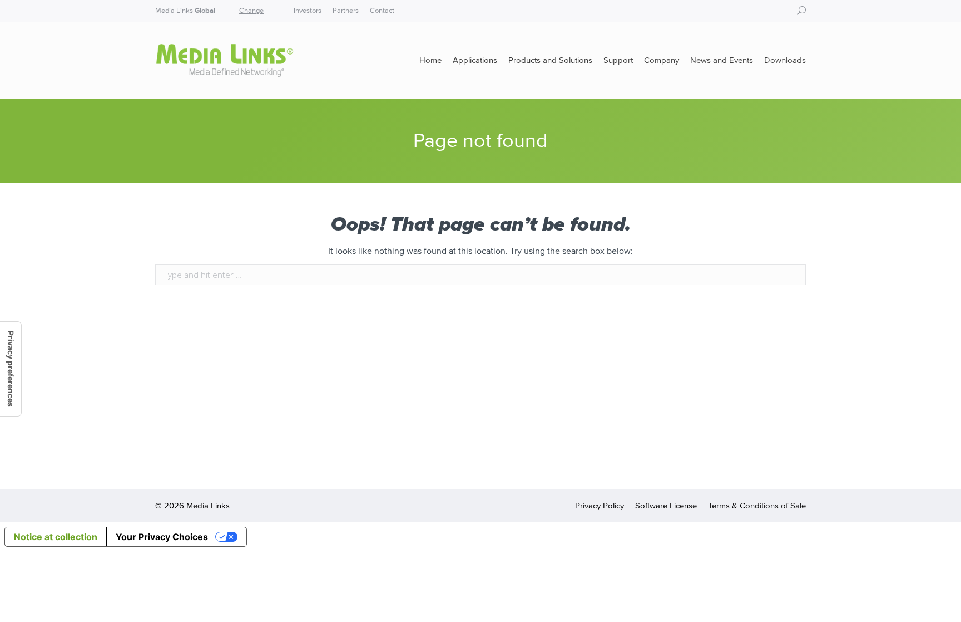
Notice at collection (55, 536)
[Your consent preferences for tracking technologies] (10, 369)
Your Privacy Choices (162, 536)
